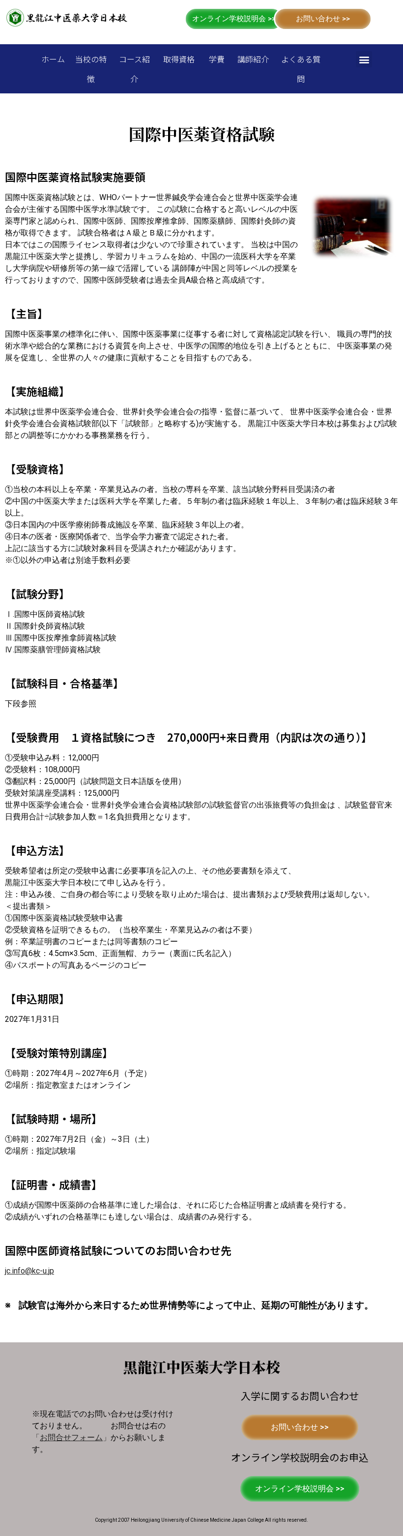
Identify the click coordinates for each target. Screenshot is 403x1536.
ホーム (53, 59)
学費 (217, 59)
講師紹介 (253, 59)
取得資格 (179, 59)
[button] (234, 18)
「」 (71, 1437)
